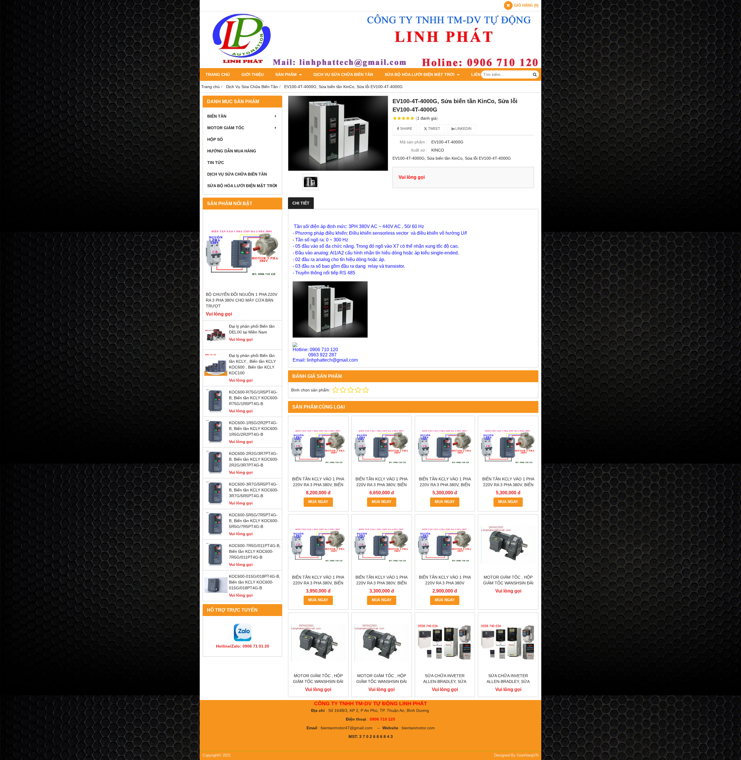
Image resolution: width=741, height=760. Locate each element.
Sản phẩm (286, 74)
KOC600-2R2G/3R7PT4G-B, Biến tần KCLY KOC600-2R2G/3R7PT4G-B (253, 459)
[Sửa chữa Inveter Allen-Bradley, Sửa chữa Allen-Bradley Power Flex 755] (445, 643)
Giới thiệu (252, 74)
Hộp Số (215, 139)
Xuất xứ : (419, 150)
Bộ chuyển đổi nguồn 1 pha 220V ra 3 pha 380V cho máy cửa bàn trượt (241, 300)
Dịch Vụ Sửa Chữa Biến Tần (343, 74)
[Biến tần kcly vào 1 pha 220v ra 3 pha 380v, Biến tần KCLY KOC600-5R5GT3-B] (445, 446)
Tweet (433, 129)
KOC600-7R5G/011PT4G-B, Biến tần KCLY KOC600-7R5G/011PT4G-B (254, 551)
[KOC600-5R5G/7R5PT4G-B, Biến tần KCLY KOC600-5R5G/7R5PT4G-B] (216, 533)
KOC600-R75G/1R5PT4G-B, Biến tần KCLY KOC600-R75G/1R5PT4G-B (253, 398)
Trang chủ (218, 74)
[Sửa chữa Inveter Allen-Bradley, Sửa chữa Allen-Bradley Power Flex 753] (508, 643)
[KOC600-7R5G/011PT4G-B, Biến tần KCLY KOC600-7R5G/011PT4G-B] (216, 564)
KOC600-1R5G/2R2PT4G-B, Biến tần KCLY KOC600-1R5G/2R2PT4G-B (253, 428)
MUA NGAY (318, 502)
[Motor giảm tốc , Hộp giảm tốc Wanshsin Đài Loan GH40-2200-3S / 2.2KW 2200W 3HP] (508, 544)
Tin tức (215, 162)
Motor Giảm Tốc (225, 127)
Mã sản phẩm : (413, 142)
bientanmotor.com (418, 728)
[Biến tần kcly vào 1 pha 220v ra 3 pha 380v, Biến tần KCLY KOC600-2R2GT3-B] (318, 544)
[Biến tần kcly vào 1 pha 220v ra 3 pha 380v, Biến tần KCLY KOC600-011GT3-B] (318, 446)
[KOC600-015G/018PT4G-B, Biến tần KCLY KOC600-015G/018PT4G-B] (216, 595)
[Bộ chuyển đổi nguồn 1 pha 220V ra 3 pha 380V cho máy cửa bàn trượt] (242, 252)
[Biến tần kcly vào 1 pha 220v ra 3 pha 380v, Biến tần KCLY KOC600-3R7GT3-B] (508, 446)
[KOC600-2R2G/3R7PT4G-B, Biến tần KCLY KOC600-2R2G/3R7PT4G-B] (216, 472)
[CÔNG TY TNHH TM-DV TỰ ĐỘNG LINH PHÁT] (370, 66)
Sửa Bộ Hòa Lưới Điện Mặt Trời (420, 74)
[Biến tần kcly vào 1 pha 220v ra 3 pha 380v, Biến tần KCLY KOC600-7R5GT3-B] (382, 446)
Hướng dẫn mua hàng (231, 151)
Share (405, 129)
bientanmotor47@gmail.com (347, 728)
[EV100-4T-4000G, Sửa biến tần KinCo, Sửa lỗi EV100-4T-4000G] (338, 133)
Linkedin (463, 129)
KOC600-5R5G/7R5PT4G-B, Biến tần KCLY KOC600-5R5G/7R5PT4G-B (253, 521)
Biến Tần (216, 116)
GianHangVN (527, 755)
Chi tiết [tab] (300, 203)
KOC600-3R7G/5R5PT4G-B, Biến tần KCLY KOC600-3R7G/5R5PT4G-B (253, 490)
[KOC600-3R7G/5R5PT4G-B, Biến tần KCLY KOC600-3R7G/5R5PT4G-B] (216, 503)
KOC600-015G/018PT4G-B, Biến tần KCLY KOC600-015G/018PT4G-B (254, 582)
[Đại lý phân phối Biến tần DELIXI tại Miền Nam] (216, 345)
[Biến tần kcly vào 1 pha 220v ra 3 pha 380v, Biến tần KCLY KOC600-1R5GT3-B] (382, 544)
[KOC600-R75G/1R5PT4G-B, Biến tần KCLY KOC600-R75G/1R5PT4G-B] (216, 411)
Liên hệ (479, 74)
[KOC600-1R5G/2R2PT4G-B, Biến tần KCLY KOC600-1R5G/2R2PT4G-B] (216, 441)
